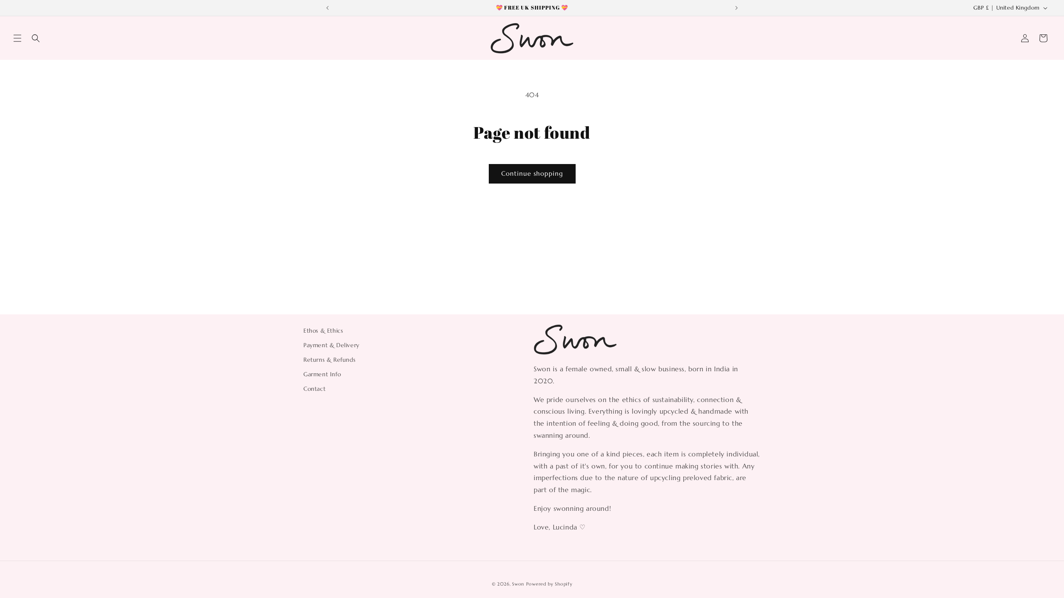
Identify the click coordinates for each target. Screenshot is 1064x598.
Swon (518, 584)
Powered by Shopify (549, 584)
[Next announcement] (736, 8)
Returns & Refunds (329, 359)
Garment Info (322, 374)
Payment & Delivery (331, 345)
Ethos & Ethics (323, 330)
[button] (17, 38)
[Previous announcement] (327, 8)
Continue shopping (532, 173)
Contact (314, 388)
